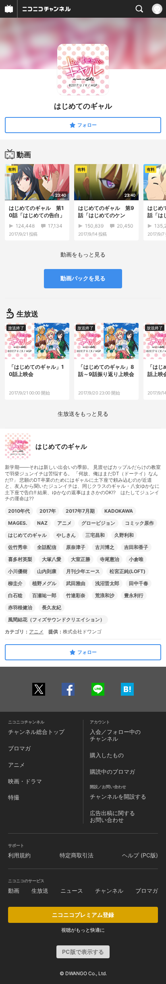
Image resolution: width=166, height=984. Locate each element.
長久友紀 (51, 607)
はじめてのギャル (27, 535)
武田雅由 (75, 583)
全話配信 (46, 547)
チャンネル (109, 890)
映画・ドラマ (25, 781)
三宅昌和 (95, 535)
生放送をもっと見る (83, 413)
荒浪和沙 (104, 595)
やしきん (66, 535)
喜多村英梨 (20, 559)
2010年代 (19, 511)
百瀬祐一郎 (44, 595)
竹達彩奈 (75, 595)
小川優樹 (17, 571)
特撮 (13, 797)
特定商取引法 (76, 855)
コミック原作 (139, 523)
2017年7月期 (80, 511)
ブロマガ (19, 748)
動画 (13, 890)
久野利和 (124, 535)
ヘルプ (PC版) (140, 855)
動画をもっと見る (83, 254)
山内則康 (46, 571)
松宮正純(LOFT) (127, 571)
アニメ (64, 523)
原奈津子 (75, 547)
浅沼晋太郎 (107, 583)
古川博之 (104, 547)
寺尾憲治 (109, 559)
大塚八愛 (51, 559)
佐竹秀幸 (17, 547)
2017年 (47, 511)
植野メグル (44, 583)
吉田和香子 (136, 547)
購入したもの (107, 755)
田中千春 (138, 583)
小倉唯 (136, 559)
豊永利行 (133, 595)
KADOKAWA (118, 511)
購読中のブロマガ (112, 771)
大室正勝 (80, 559)
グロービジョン (98, 523)
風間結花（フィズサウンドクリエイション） (56, 619)
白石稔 (15, 595)
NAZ (42, 523)
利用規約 (19, 855)
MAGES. (17, 523)
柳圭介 (15, 583)
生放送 (39, 890)
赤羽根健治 (20, 607)
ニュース (71, 890)
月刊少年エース (83, 571)
